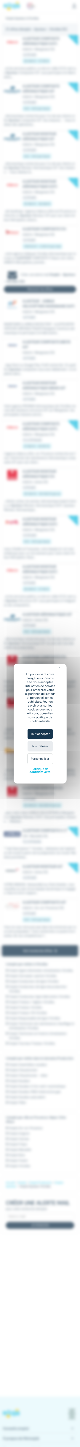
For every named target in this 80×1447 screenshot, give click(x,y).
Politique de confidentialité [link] (39, 770)
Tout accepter (40, 734)
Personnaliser (40, 759)
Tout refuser (40, 746)
